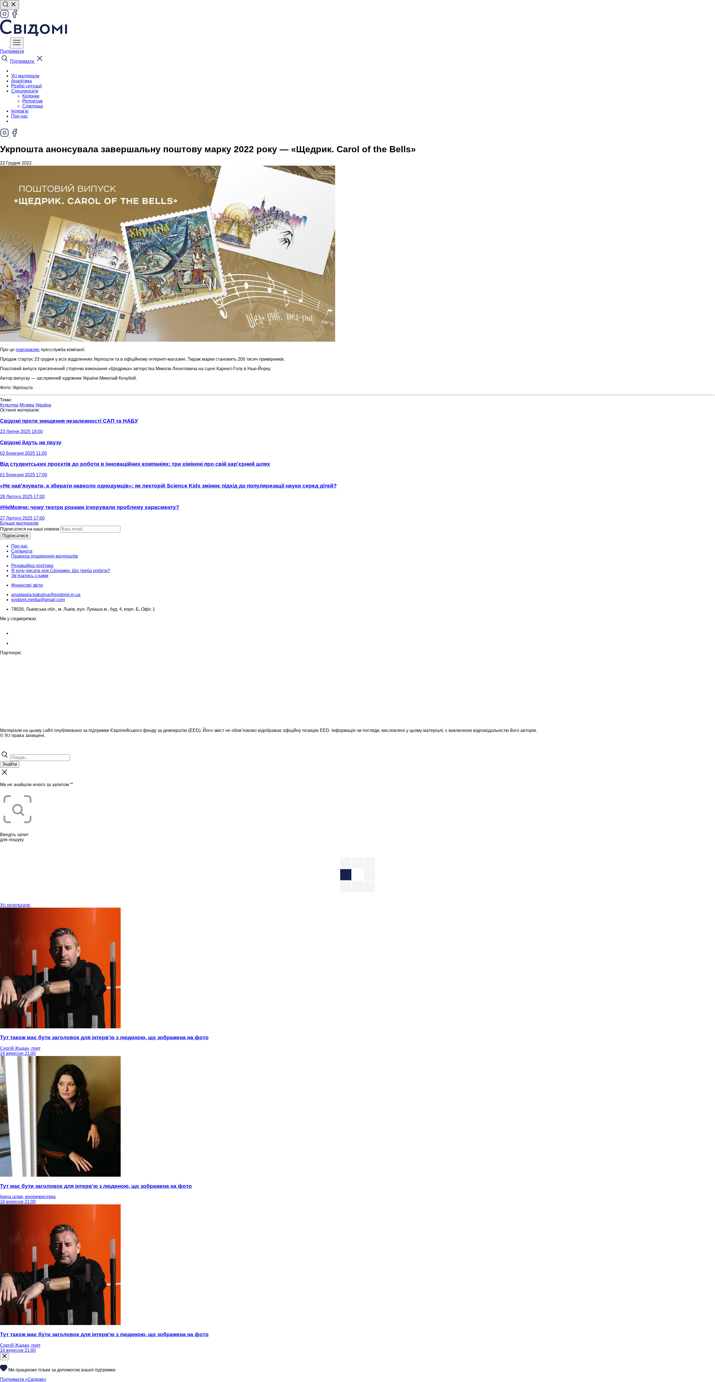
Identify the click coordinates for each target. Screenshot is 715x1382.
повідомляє (28, 349)
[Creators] (11, 747)
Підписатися (15, 535)
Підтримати (12, 51)
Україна (43, 405)
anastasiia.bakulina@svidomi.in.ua (45, 594)
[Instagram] (5, 17)
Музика (27, 405)
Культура (9, 405)
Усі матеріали (25, 75)
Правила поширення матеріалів (44, 556)
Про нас (19, 116)
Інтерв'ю (19, 111)
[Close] (4, 1356)
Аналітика (21, 81)
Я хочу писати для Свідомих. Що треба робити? (60, 570)
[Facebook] (14, 17)
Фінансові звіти (27, 585)
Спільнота (21, 551)
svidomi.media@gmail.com (38, 599)
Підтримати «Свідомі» (23, 1379)
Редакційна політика (32, 565)
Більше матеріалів (19, 523)
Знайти (9, 764)
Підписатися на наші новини (29, 529)
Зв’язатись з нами (29, 575)
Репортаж (32, 101)
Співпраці (32, 106)
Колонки (30, 96)
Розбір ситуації (26, 86)
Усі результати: (15, 905)
